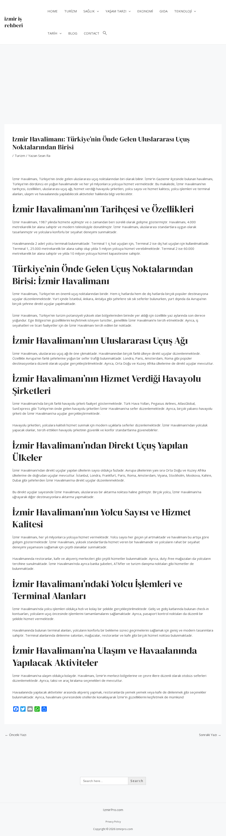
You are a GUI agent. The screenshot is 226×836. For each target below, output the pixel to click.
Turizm (20, 155)
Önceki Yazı (15, 734)
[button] (97, 11)
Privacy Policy (113, 821)
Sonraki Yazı (210, 734)
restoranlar (43, 558)
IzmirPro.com (113, 809)
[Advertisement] (113, 78)
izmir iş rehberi (13, 22)
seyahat (76, 232)
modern (68, 227)
